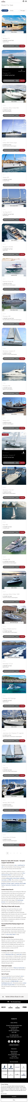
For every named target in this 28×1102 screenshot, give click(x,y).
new (15, 865)
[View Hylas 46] (14, 754)
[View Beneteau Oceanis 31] (14, 337)
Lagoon (12, 883)
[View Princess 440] (14, 372)
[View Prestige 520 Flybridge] (14, 684)
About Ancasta (14, 1051)
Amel (18, 885)
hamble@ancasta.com (6, 983)
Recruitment (14, 1053)
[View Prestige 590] (14, 545)
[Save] (24, 17)
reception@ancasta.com (16, 1036)
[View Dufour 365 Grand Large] (14, 128)
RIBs (10, 880)
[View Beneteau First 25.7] (14, 476)
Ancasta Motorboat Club (14, 1054)
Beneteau (3, 883)
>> (20, 853)
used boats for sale (6, 978)
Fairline (3, 885)
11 (17, 853)
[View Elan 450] (14, 511)
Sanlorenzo (8, 885)
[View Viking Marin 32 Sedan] (14, 823)
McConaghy (23, 883)
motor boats (16, 878)
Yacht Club (14, 1056)
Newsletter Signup (14, 1044)
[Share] (24, 20)
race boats (4, 880)
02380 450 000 (14, 981)
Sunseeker (13, 885)
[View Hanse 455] (14, 163)
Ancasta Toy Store (14, 1058)
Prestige (8, 883)
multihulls (22, 878)
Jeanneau (17, 883)
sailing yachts (9, 878)
